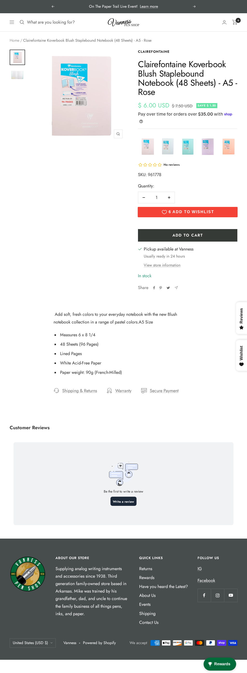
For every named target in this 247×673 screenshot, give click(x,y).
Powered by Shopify (99, 643)
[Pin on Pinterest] (160, 288)
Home (14, 40)
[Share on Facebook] (154, 288)
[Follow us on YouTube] (230, 595)
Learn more (149, 6)
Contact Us (148, 622)
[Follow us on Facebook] (204, 595)
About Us (147, 595)
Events (145, 604)
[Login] (224, 22)
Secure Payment (164, 391)
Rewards (146, 577)
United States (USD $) (30, 643)
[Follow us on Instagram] (217, 595)
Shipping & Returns (79, 391)
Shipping (147, 613)
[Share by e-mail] (176, 287)
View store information (162, 265)
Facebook (206, 580)
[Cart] (234, 22)
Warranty (123, 391)
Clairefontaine (154, 51)
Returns (145, 569)
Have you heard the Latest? (163, 586)
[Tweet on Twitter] (168, 288)
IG (200, 569)
